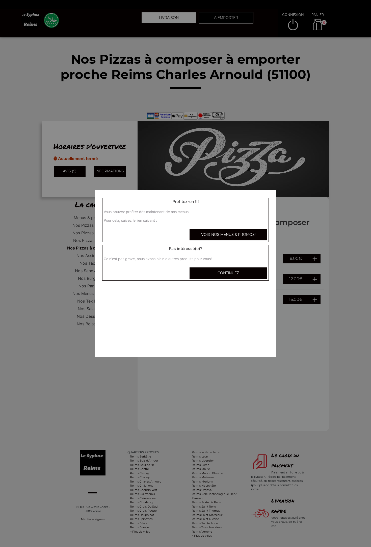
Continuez (228, 273)
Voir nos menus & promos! (228, 234)
